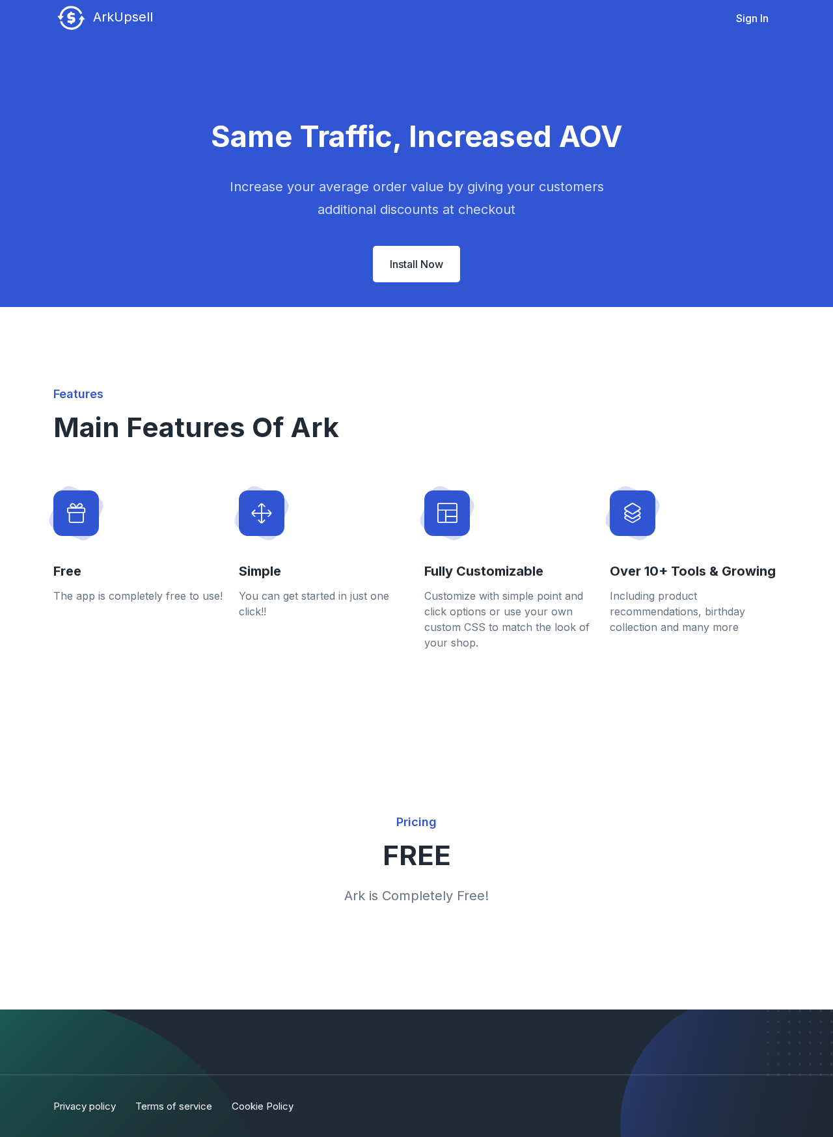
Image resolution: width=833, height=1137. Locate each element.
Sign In (752, 18)
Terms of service (173, 1106)
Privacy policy (84, 1106)
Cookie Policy (263, 1106)
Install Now (416, 264)
